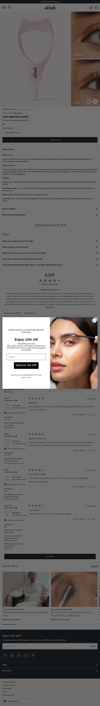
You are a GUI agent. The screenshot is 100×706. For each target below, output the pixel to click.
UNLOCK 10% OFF (26, 365)
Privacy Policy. (26, 377)
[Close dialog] (94, 320)
